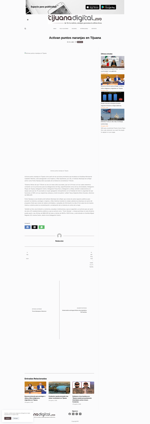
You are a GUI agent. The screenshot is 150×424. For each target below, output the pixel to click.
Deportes (94, 28)
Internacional (84, 28)
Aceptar (8, 418)
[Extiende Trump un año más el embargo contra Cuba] (112, 114)
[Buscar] (25, 28)
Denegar (16, 418)
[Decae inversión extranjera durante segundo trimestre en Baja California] (112, 97)
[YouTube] (80, 414)
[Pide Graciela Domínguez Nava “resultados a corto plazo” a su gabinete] (112, 62)
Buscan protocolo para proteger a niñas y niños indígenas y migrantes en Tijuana (35, 398)
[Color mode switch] (28, 19)
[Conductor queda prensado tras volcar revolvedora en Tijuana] (59, 388)
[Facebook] (27, 227)
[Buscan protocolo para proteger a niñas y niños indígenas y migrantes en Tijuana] (35, 388)
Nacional (74, 28)
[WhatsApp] (42, 227)
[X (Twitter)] (35, 227)
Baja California (64, 28)
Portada (80, 42)
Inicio (54, 28)
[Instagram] (77, 414)
